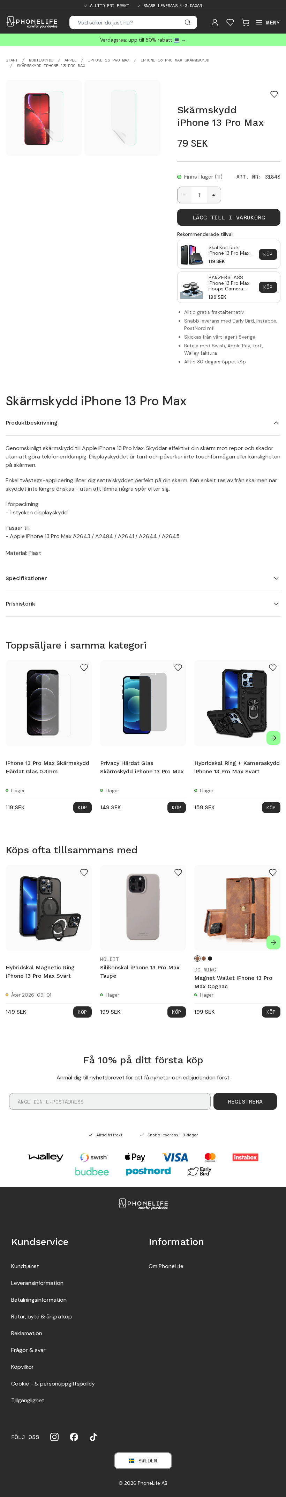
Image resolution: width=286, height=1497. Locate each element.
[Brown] (203, 958)
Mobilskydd (41, 60)
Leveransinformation (37, 1283)
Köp (268, 254)
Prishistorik (20, 603)
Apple (71, 60)
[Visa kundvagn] (245, 22)
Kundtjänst (25, 1266)
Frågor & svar (28, 1350)
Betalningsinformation (39, 1299)
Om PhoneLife (166, 1266)
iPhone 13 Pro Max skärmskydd (175, 60)
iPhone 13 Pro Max (108, 60)
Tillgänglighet (27, 1400)
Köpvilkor (22, 1367)
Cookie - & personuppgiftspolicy (53, 1383)
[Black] (210, 958)
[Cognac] (197, 958)
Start (12, 60)
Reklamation (26, 1333)
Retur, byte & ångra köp (41, 1316)
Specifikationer (26, 578)
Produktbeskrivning (32, 422)
